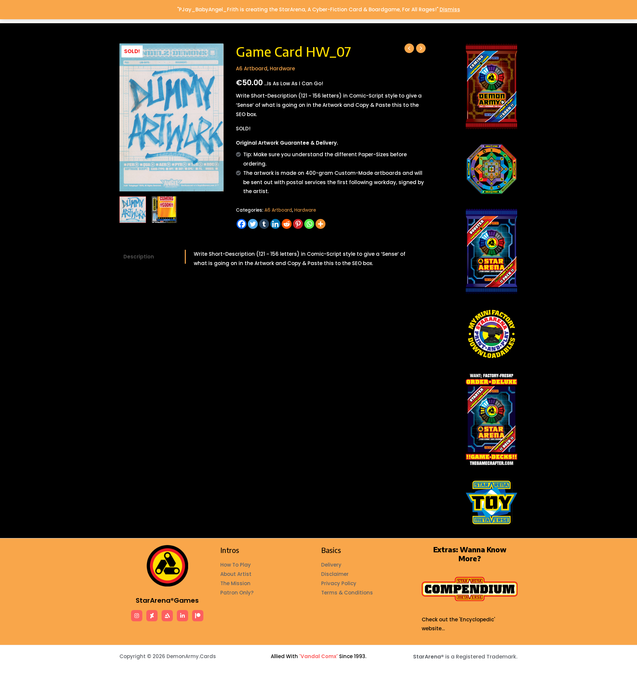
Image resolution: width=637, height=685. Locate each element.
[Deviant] (152, 615)
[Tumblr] (264, 224)
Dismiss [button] (450, 9)
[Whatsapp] (309, 224)
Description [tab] (138, 256)
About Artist (235, 574)
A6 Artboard (251, 68)
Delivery (331, 564)
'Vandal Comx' (318, 656)
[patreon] (197, 615)
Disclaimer (335, 574)
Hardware (282, 68)
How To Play (235, 564)
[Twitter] (253, 224)
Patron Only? (236, 592)
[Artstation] (167, 615)
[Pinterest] (298, 224)
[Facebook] (242, 224)
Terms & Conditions (347, 592)
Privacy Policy (338, 583)
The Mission (235, 583)
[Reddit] (287, 224)
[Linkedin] (275, 224)
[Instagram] (136, 615)
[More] (320, 224)
